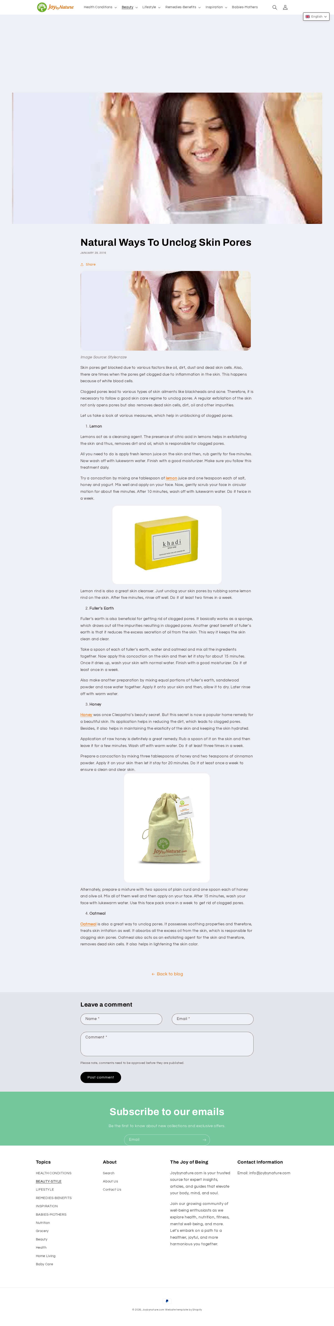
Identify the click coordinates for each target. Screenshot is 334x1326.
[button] (100, 7)
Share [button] (90, 264)
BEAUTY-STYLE (49, 1181)
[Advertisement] (167, 58)
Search (109, 1173)
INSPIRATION (47, 1206)
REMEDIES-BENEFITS (54, 1198)
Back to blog (170, 974)
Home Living (46, 1256)
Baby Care (44, 1264)
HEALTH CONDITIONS (54, 1173)
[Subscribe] (204, 1140)
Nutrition (43, 1223)
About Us (110, 1181)
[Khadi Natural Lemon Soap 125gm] (167, 545)
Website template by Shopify (183, 1309)
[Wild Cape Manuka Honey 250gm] (167, 828)
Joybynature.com (153, 1309)
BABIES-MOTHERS (51, 1214)
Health (41, 1247)
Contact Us (112, 1189)
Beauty (41, 1239)
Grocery (42, 1231)
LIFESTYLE (45, 1189)
